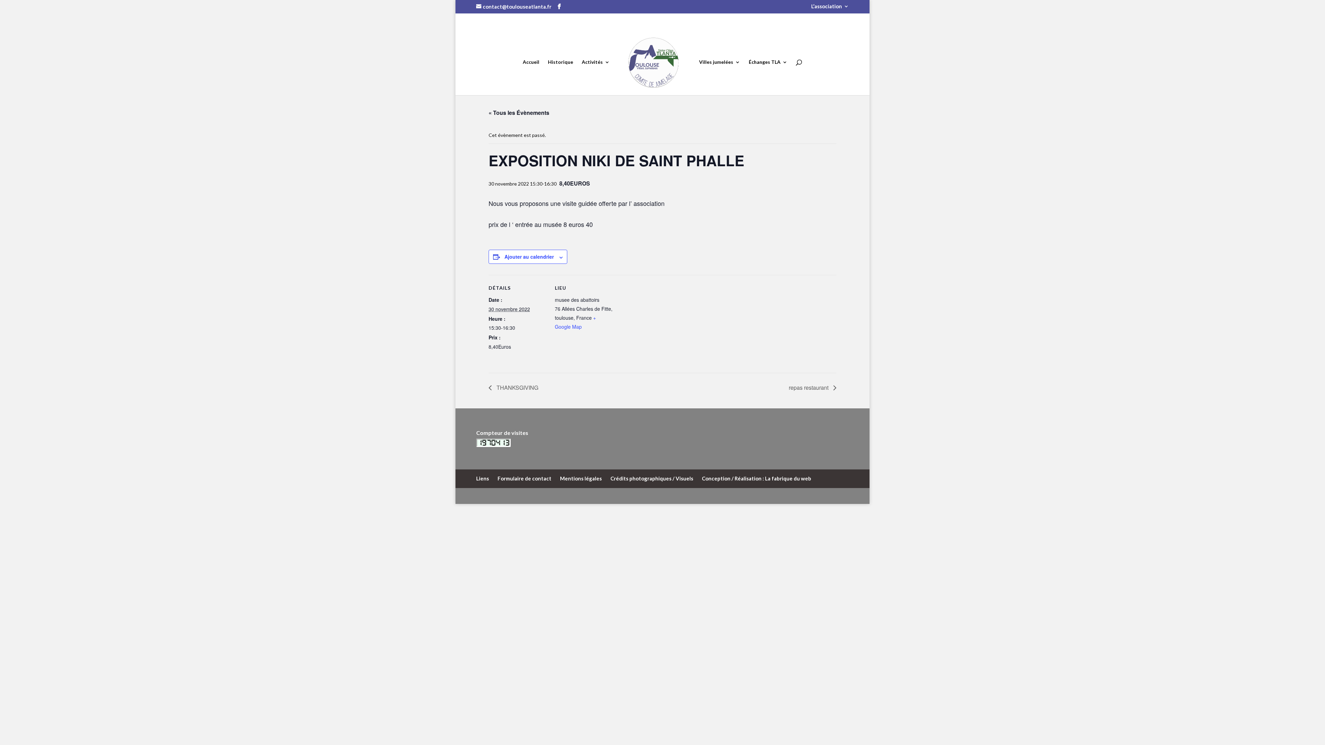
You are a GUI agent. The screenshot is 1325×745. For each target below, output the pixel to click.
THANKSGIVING (516, 387)
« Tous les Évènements (519, 113)
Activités (592, 62)
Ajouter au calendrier (529, 256)
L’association (826, 6)
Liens (482, 478)
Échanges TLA (765, 62)
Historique (560, 62)
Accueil (531, 62)
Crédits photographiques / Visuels (651, 478)
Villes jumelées (716, 62)
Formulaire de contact (524, 478)
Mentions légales (581, 478)
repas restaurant (809, 387)
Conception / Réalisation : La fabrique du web (756, 478)
